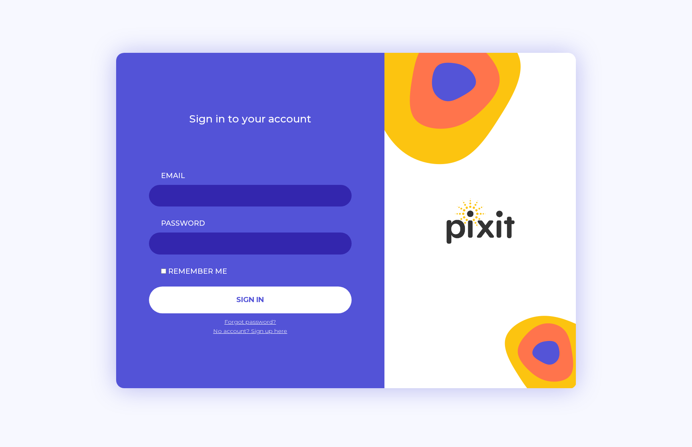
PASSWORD (183, 223)
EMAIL (173, 175)
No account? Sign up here (250, 331)
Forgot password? (250, 321)
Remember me (196, 271)
